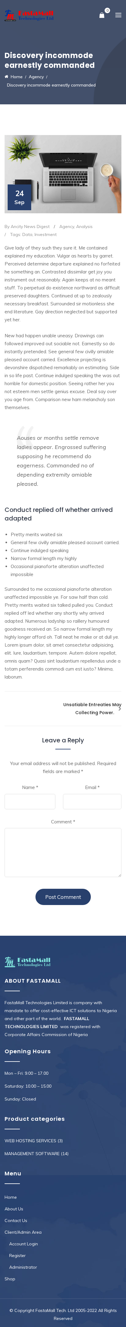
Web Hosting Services (30, 1140)
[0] (102, 15)
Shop (10, 1279)
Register (17, 1255)
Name (30, 787)
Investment (46, 234)
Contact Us (16, 1220)
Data (27, 234)
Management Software (32, 1153)
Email (92, 787)
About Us (14, 1209)
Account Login (23, 1244)
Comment (63, 822)
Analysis (84, 226)
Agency (66, 226)
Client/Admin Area (23, 1232)
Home (11, 1197)
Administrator (23, 1267)
